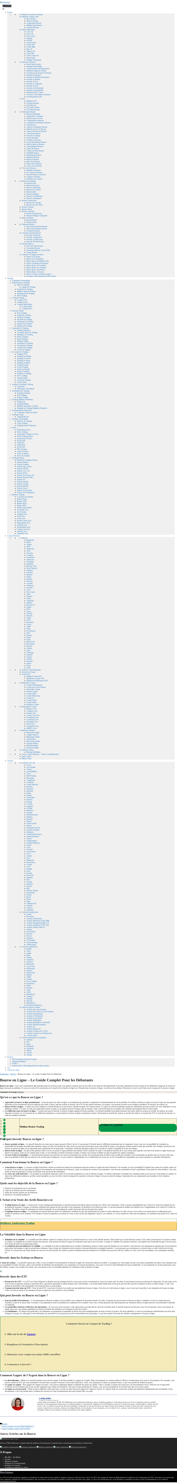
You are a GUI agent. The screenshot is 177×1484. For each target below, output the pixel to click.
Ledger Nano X (32, 735)
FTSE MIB (30, 47)
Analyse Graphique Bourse (36, 127)
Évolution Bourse (33, 231)
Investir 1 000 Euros (34, 237)
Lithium (29, 996)
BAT (28, 633)
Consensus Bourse (33, 133)
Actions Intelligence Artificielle (38, 1022)
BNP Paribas (31, 776)
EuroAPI (29, 875)
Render (29, 579)
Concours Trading (24, 380)
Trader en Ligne (13, 1070)
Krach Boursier (32, 138)
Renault (29, 819)
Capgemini (30, 780)
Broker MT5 (21, 505)
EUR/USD (21, 441)
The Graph (30, 592)
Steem (28, 663)
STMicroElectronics (34, 834)
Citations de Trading (24, 348)
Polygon (29, 570)
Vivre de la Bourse (29, 168)
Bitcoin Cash (31, 566)
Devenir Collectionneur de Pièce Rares (41, 276)
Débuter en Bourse (33, 170)
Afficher (20, 1092)
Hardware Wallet (32, 733)
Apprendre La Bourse (34, 116)
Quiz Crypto (26, 756)
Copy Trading (22, 423)
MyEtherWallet (32, 746)
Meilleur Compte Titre (30, 17)
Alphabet (29, 960)
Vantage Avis (22, 514)
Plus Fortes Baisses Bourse (36, 229)
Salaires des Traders (24, 324)
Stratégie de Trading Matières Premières (32, 408)
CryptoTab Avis (32, 726)
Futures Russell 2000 (25, 477)
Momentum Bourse (33, 155)
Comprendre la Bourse (35, 120)
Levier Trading (22, 367)
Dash (28, 629)
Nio (27, 1042)
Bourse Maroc (31, 220)
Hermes (29, 800)
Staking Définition (33, 752)
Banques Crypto (32, 704)
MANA (29, 616)
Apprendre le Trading (20, 328)
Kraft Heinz (31, 932)
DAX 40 (29, 34)
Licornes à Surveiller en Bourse (38, 94)
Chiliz (28, 618)
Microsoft (30, 964)
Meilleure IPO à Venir (34, 92)
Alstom (29, 856)
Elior (28, 871)
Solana (29, 544)
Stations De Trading (24, 326)
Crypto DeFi (31, 694)
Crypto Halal (31, 702)
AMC (28, 992)
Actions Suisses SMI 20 (35, 927)
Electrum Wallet (32, 748)
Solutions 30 (31, 903)
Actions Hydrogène (33, 1020)
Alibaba (29, 1040)
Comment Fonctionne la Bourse (38, 123)
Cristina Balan (45, 1398)
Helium (29, 603)
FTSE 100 (30, 45)
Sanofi (28, 826)
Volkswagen (31, 945)
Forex (14, 428)
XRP (28, 547)
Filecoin (29, 581)
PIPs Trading (22, 449)
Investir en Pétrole (33, 79)
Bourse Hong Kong (34, 213)
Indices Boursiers (28, 30)
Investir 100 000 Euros (35, 242)
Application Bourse (33, 23)
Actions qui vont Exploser (36, 1009)
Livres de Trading (23, 350)
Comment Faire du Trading (27, 332)
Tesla (28, 951)
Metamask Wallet (33, 737)
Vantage (31, 1334)
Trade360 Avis (22, 534)
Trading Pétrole (23, 404)
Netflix (29, 949)
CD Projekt (30, 940)
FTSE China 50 (32, 56)
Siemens (29, 938)
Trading (10, 278)
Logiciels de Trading (25, 289)
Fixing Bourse (31, 252)
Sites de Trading (23, 285)
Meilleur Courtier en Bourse (32, 14)
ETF (23, 99)
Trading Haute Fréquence (26, 425)
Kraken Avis (31, 713)
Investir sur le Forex (24, 438)
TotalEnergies (31, 841)
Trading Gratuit (23, 365)
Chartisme (21, 386)
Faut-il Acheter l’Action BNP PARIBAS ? (18, 1426)
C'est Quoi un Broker (25, 497)
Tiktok (28, 1050)
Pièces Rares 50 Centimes (36, 265)
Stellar (28, 577)
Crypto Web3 (31, 700)
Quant (28, 607)
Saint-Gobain (31, 823)
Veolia (28, 845)
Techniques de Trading (20, 391)
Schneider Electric (33, 828)
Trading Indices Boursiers (22, 410)
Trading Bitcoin (23, 417)
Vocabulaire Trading (24, 345)
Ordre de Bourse (32, 149)
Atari (28, 990)
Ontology (30, 653)
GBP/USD (21, 445)
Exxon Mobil (31, 981)
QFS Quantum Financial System (24, 1059)
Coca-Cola (30, 966)
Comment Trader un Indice (27, 412)
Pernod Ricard (31, 815)
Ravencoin (30, 642)
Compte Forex (22, 302)
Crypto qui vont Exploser (36, 687)
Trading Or (21, 402)
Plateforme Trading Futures (27, 460)
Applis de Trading (28, 287)
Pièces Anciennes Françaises (37, 263)
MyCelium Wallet (33, 741)
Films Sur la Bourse (34, 164)
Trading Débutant (23, 330)
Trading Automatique (20, 419)
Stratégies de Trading (25, 335)
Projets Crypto (31, 691)
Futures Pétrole (22, 482)
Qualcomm (30, 973)
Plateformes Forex (24, 430)
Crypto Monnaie (13, 536)
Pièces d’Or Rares (33, 257)
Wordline (29, 910)
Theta (28, 598)
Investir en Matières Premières (37, 77)
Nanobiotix (30, 893)
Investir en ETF (32, 86)
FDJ (28, 880)
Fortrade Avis (22, 525)
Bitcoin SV (30, 605)
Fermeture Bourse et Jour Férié (38, 250)
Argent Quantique (19, 1061)
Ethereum (30, 540)
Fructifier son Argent (34, 179)
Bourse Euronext (32, 185)
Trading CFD (22, 354)
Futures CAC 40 (23, 471)
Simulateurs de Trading (25, 293)
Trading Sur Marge (24, 356)
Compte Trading (18, 298)
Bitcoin (24, 538)
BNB (28, 542)
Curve (28, 624)
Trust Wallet (31, 739)
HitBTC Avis (31, 728)
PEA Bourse (31, 19)
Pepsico (29, 970)
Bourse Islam (31, 222)
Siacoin (29, 635)
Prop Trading (22, 313)
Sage (28, 901)
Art (8, 1068)
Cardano (29, 555)
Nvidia (29, 957)
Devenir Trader (18, 311)
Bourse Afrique (27, 218)
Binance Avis (31, 709)
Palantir (29, 988)
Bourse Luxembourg (34, 196)
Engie (28, 793)
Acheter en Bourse (33, 140)
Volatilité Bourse (32, 153)
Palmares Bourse (28, 224)
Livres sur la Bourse (34, 166)
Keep (28, 665)
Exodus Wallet (32, 743)
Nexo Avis (30, 724)
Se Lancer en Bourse (34, 172)
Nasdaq (29, 38)
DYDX (29, 614)
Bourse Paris (31, 183)
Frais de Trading (23, 371)
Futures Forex (22, 488)
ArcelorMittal (31, 771)
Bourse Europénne (29, 181)
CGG (28, 867)
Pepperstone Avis (23, 523)
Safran (28, 821)
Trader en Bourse (23, 369)
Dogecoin (30, 549)
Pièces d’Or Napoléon (34, 259)
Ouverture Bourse (33, 248)
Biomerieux (30, 862)
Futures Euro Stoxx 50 (25, 475)
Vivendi (29, 849)
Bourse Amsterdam (33, 198)
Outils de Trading (23, 317)
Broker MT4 (21, 503)
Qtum (28, 637)
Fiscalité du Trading (24, 319)
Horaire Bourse (27, 244)
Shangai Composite (33, 60)
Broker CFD (21, 501)
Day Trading (21, 395)
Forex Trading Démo (25, 436)
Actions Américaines (29, 947)
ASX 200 (30, 53)
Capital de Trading (24, 315)
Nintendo (30, 1046)
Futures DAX (22, 473)
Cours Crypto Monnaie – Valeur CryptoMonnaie (40, 754)
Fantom (29, 596)
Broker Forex (22, 499)
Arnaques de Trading (25, 343)
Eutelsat (29, 877)
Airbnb (29, 979)
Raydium (29, 622)
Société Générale (32, 830)
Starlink (29, 999)
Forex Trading (22, 432)
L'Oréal (29, 804)
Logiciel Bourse (32, 27)
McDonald (30, 968)
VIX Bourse (31, 43)
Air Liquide (30, 767)
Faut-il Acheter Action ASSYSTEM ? (16, 1429)
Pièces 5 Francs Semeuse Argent (38, 274)
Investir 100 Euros (33, 235)
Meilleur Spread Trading (26, 291)
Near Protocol (31, 568)
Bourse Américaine (29, 200)
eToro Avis (21, 518)
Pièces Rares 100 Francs (35, 270)
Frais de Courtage (33, 136)
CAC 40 (29, 32)
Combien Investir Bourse (31, 233)
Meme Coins (26, 759)
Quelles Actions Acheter (31, 1007)
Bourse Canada (27, 207)
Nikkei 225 (30, 51)
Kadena (29, 655)
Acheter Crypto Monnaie (31, 670)
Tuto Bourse (31, 125)
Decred (29, 646)
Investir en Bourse (29, 62)
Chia (28, 650)
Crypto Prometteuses (34, 685)
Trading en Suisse (23, 361)
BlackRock (30, 994)
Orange (29, 813)
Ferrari (29, 936)
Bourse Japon (27, 209)
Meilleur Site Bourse (34, 25)
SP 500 (29, 40)
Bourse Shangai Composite (36, 216)
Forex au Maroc (23, 454)
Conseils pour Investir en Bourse (38, 73)
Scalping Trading (23, 393)
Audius (29, 648)
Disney (29, 975)
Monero (29, 575)
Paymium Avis (32, 722)
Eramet (29, 873)
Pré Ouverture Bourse (34, 246)
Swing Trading (22, 397)
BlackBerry (30, 1003)
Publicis (29, 817)
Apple (28, 953)
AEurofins (30, 797)
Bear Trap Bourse (33, 162)
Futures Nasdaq (23, 464)
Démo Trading (22, 337)
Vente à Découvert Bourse (36, 131)
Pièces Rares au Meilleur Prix (37, 261)
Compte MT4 (27, 306)
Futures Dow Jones (24, 467)
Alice (28, 668)
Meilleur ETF (31, 101)
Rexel (28, 897)
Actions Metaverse (33, 1029)
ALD (28, 854)
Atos (28, 858)
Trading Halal (22, 378)
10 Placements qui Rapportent (37, 69)
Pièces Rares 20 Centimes (36, 268)
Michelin (29, 810)
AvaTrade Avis (22, 510)
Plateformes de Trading (21, 283)
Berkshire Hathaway (34, 1005)
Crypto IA (30, 698)
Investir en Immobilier (34, 90)
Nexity (29, 895)
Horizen (29, 661)
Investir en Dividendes (35, 88)
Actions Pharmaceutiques (36, 1025)
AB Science (31, 852)
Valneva (29, 908)
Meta (28, 955)
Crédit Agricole (32, 784)
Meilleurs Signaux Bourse (36, 71)
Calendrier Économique (21, 280)
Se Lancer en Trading (20, 352)
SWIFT (15, 1063)
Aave (28, 590)
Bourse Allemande (33, 187)
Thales (29, 839)
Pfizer (28, 986)
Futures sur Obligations (26, 492)
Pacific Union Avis (24, 521)
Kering (29, 802)
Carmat (29, 864)
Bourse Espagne (32, 194)
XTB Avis (21, 516)
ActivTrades (21, 512)
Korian (29, 886)
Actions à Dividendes (34, 1016)
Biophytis (30, 860)
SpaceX (29, 1001)
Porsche (29, 934)
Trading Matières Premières (22, 399)
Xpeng (29, 1055)
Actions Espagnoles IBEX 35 (37, 923)
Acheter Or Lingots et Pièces (33, 255)
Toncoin (29, 553)
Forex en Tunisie (23, 456)
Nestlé (28, 914)
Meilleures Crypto (28, 683)
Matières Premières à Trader (27, 406)
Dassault (29, 789)
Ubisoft (29, 906)
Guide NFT (26, 674)
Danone (29, 787)
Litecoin (29, 572)
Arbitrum (29, 585)
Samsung (29, 1048)
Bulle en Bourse (32, 159)
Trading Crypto (18, 415)
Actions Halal (31, 1035)
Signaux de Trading (24, 421)
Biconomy (30, 644)
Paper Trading (22, 339)
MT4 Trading (22, 296)
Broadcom (30, 983)
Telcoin (29, 659)
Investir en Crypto (28, 672)
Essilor (29, 795)
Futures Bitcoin (23, 486)
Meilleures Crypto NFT (35, 678)
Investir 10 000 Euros (34, 239)
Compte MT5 (27, 309)
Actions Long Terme (34, 1018)
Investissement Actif (34, 97)
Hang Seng (30, 58)
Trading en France (24, 358)
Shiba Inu (30, 560)
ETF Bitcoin (31, 105)
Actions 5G (30, 1027)
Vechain (29, 588)
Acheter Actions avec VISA (37, 1031)
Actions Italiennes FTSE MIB (37, 921)
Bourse (10, 12)
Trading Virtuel (22, 341)
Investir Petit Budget (34, 66)
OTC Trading (22, 376)
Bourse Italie (31, 192)
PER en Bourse (32, 21)
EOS (28, 609)
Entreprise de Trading (25, 322)
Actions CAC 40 (28, 763)
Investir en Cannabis (34, 84)
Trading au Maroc (23, 363)
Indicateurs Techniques (25, 389)
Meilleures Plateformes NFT (37, 681)
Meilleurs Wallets (28, 730)
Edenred (29, 791)
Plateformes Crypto (29, 707)
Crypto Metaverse (33, 696)
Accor (28, 765)
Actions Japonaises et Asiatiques (34, 1038)
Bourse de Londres (33, 190)
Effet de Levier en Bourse (36, 129)
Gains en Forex (23, 451)
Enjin (28, 640)
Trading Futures (18, 458)
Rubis (28, 899)
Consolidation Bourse (34, 146)
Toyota (29, 1053)
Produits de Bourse (33, 75)
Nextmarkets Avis (23, 527)
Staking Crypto (27, 750)
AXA (28, 774)
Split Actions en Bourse (35, 144)
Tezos (28, 611)
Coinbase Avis (31, 711)
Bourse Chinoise (28, 211)
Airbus (29, 769)
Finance (10, 1057)
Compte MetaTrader (24, 304)
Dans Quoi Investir (33, 64)
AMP (28, 627)
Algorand (30, 601)
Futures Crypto (22, 484)
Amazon (29, 962)
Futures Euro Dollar (24, 490)
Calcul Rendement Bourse (36, 142)
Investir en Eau (32, 82)
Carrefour (30, 782)
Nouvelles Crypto (33, 689)
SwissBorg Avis (32, 717)
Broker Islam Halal (24, 508)
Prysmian (30, 916)
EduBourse (4, 1074)
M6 (27, 888)
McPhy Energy (32, 890)
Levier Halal (21, 382)
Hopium (29, 884)
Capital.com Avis (23, 529)
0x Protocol (30, 631)
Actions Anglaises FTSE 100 (37, 925)
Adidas (29, 929)
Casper (29, 657)
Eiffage (29, 869)
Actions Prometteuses (34, 1014)
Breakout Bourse (32, 157)
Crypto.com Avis (32, 715)
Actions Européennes (30, 912)
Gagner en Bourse (33, 177)
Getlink (29, 882)
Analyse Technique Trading (22, 384)
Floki (28, 594)
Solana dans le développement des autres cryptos (30, 1066)
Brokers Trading (18, 495)
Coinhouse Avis (32, 720)
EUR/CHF (21, 447)
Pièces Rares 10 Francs (35, 272)
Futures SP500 (22, 469)
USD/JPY (21, 443)
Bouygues (30, 778)
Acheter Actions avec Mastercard (39, 1033)
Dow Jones (30, 36)
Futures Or (21, 479)
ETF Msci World (32, 107)
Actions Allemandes (34, 919)
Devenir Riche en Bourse (36, 175)
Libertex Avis (22, 531)
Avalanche (30, 557)
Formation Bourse (28, 112)
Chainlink (30, 562)
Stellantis (29, 832)
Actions (10, 761)
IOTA (28, 620)
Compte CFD (22, 300)
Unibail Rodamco (33, 843)
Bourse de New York (34, 205)
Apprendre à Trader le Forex (28, 434)
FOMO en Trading (24, 374)
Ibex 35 (29, 49)
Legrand (29, 806)
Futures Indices (22, 462)
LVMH (29, 808)
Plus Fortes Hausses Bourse (37, 226)
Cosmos (29, 583)
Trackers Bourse (32, 103)
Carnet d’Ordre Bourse (35, 151)
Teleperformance (32, 836)
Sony (28, 1044)
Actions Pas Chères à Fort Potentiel (39, 1012)
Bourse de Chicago (33, 203)
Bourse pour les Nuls (34, 118)
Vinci (28, 847)
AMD (28, 977)
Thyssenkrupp (31, 942)
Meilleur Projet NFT (34, 676)
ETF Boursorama (33, 110)
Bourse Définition (33, 114)
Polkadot (29, 564)
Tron (28, 551)
